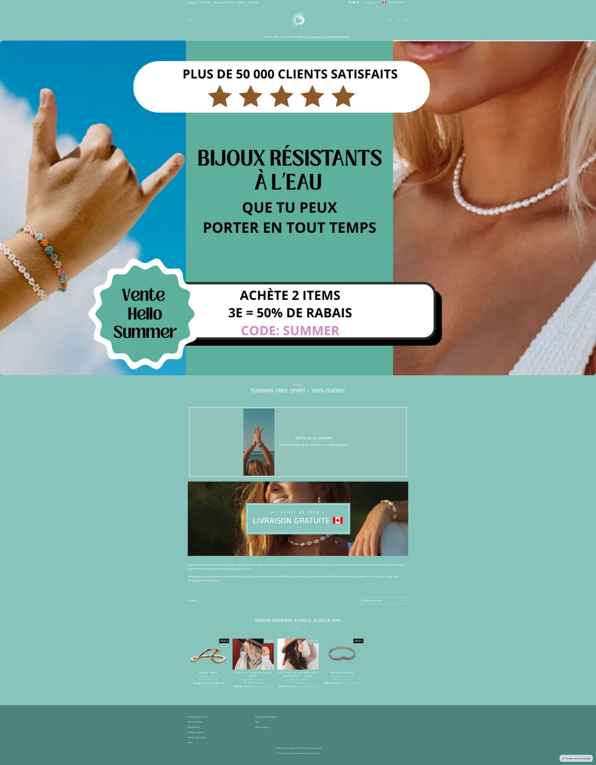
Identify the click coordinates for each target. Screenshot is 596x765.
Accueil (297, 384)
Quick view (208, 666)
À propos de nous (198, 716)
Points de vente (197, 737)
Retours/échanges (265, 716)
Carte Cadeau (195, 721)
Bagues (192, 2)
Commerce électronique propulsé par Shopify (298, 753)
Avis (190, 742)
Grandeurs (194, 727)
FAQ (257, 721)
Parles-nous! (262, 727)
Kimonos (253, 2)
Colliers (241, 2)
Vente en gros (196, 732)
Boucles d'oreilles (223, 2)
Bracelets (204, 2)
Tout (298, 628)
